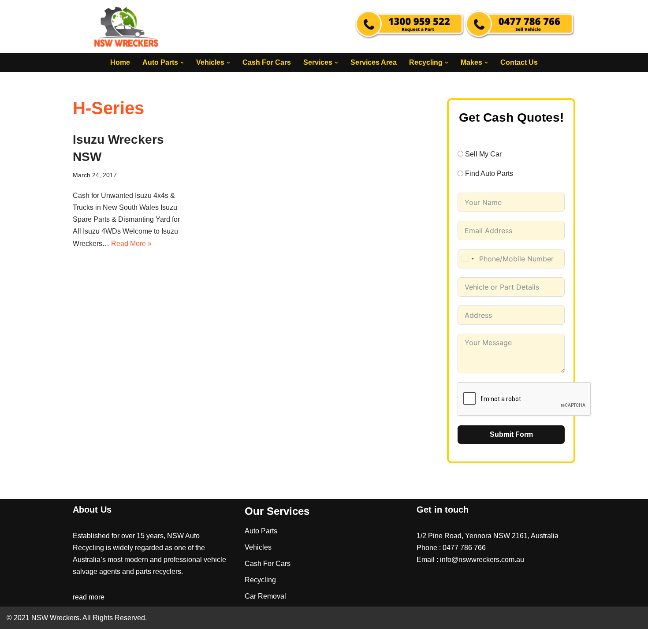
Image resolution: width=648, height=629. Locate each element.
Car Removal (265, 596)
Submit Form (511, 434)
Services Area (373, 62)
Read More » (131, 243)
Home (120, 62)
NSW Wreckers (54, 618)
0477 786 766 (464, 547)
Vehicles (258, 547)
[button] (182, 62)
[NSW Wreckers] (127, 26)
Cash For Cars (266, 62)
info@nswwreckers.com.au (482, 559)
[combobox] (467, 258)
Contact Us (519, 62)
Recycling (260, 580)
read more (88, 597)
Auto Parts (261, 531)
